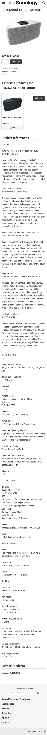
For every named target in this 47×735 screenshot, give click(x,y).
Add (13, 128)
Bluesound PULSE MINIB (12, 117)
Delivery (5, 717)
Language (32, 731)
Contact (5, 722)
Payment (5, 708)
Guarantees (6, 713)
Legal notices (7, 704)
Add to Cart (16, 62)
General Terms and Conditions (15, 699)
